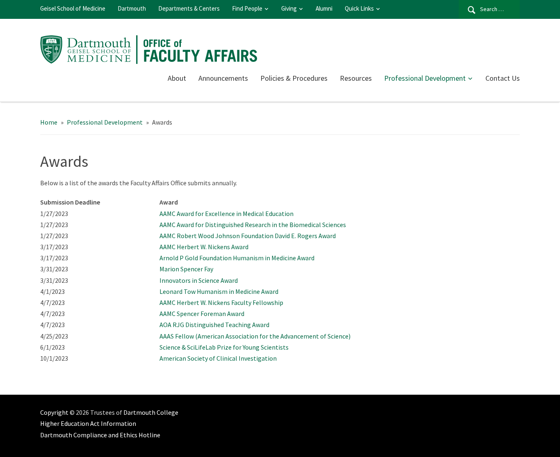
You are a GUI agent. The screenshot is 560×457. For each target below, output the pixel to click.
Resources (356, 78)
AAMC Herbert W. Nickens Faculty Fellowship (221, 302)
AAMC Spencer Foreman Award (201, 313)
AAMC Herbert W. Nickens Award (203, 247)
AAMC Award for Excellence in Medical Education (226, 213)
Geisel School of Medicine (72, 8)
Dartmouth (132, 8)
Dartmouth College (150, 412)
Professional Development (425, 78)
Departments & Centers (189, 8)
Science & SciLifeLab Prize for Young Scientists (224, 347)
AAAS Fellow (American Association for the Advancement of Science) (255, 336)
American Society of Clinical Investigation (218, 358)
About (177, 78)
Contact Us (502, 78)
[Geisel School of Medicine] (153, 48)
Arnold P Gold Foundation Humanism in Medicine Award (236, 258)
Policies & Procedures (294, 78)
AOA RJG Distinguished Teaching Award (214, 325)
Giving (289, 8)
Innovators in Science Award (198, 280)
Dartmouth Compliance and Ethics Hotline (100, 435)
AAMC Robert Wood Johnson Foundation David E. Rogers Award (247, 236)
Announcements (223, 78)
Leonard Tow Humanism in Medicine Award (218, 291)
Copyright (54, 412)
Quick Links (359, 8)
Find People (247, 8)
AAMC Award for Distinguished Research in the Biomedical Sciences (252, 225)
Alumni (324, 8)
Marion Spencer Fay (186, 269)
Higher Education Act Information (88, 423)
